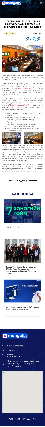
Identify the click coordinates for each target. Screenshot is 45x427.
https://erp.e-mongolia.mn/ (23, 88)
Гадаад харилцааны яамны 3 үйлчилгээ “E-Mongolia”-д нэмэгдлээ (22, 308)
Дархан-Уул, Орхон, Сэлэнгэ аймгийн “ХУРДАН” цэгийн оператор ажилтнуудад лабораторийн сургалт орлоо (22, 270)
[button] (41, 3)
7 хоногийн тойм (13, 227)
